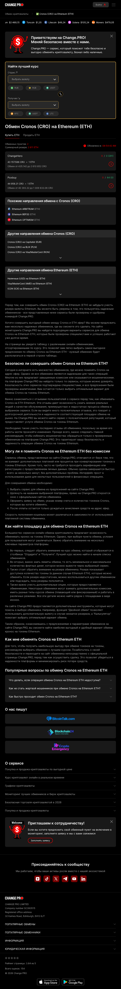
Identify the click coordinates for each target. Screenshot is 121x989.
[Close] (111, 36)
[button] (12, 135)
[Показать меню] (113, 4)
